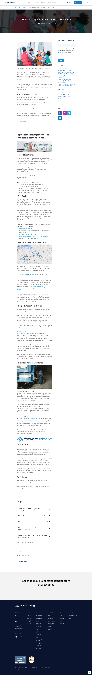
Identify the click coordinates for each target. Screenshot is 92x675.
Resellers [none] (61, 621)
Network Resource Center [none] (51, 625)
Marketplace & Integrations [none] (39, 644)
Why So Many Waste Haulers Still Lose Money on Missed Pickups (66, 73)
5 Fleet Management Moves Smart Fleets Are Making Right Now (66, 85)
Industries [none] (38, 640)
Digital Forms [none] (38, 624)
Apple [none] (61, 615)
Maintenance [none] (38, 642)
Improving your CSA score (28, 234)
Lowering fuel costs (25, 228)
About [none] (49, 2)
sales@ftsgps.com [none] (18, 626)
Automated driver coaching (25, 333)
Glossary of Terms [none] (51, 621)
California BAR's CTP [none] (73, 615)
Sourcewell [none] (62, 623)
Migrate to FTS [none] (51, 629)
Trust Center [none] (50, 628)
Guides (59, 100)
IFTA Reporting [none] (39, 639)
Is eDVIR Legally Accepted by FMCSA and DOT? (65, 76)
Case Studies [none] (50, 617)
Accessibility (29, 670)
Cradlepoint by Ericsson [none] (62, 617)
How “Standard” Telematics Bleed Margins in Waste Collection (66, 69)
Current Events (61, 92)
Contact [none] (54, 2)
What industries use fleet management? (33, 522)
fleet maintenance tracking (28, 418)
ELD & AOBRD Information (64, 94)
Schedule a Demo (23, 494)
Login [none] (87, 2)
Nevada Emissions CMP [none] (72, 617)
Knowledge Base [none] (51, 623)
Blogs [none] (49, 615)
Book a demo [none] (78, 2)
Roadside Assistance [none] (38, 647)
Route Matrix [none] (29, 620)
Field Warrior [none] (29, 621)
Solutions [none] (36, 2)
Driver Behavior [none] (39, 628)
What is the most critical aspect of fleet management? (32, 536)
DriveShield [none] (29, 618)
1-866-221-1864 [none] (18, 625)
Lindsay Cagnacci (51, 23)
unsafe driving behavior (24, 311)
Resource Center (20, 7)
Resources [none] (43, 2)
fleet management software (28, 274)
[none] (16, 636)
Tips (59, 103)
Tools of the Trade (62, 105)
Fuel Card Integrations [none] (38, 633)
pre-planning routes (32, 288)
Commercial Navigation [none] (38, 621)
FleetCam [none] (29, 617)
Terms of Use (45, 670)
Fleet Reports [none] (38, 631)
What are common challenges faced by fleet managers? (33, 528)
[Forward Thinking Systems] (10, 2)
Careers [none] (16, 617)
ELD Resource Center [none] (50, 619)
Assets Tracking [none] (39, 618)
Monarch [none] (29, 623)
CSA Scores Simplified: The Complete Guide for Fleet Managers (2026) (64, 81)
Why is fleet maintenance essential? (31, 516)
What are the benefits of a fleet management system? (29, 509)
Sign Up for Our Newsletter (25, 127)
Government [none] (38, 635)
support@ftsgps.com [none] (19, 628)
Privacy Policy (37, 670)
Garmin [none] (61, 620)
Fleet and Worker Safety (64, 96)
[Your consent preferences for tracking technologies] (89, 672)
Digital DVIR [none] (38, 623)
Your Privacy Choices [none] (21, 670)
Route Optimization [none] (40, 650)
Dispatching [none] (38, 626)
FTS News (60, 98)
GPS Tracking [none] (38, 637)
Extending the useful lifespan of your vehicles (33, 236)
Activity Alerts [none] (39, 615)
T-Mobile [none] (61, 624)
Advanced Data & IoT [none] (40, 617)
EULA (51, 670)
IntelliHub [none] (29, 615)
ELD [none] (37, 629)
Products (29, 2)
